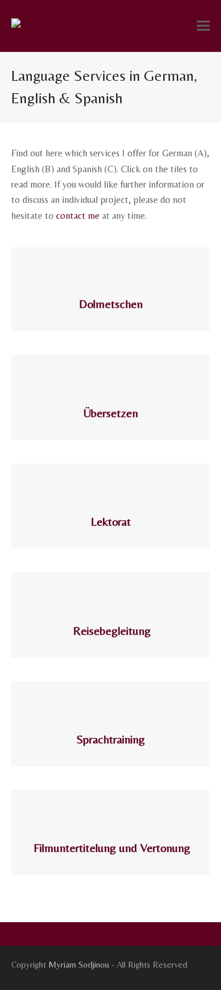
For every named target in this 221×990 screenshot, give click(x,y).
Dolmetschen (111, 303)
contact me (78, 215)
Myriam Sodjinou (78, 964)
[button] (203, 26)
